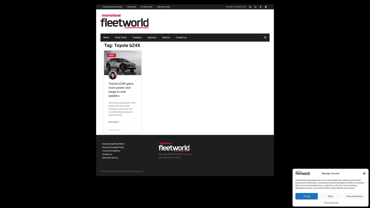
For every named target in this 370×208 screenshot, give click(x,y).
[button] (364, 173)
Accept (306, 196)
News (106, 37)
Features (137, 37)
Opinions (152, 37)
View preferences (354, 196)
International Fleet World (112, 7)
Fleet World (131, 7)
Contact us (181, 37)
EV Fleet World (146, 7)
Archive (166, 37)
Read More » (114, 122)
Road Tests (121, 37)
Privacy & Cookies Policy (113, 147)
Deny (330, 196)
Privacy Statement (331, 203)
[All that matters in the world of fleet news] (124, 27)
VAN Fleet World (163, 7)
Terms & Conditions (111, 151)
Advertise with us (110, 158)
